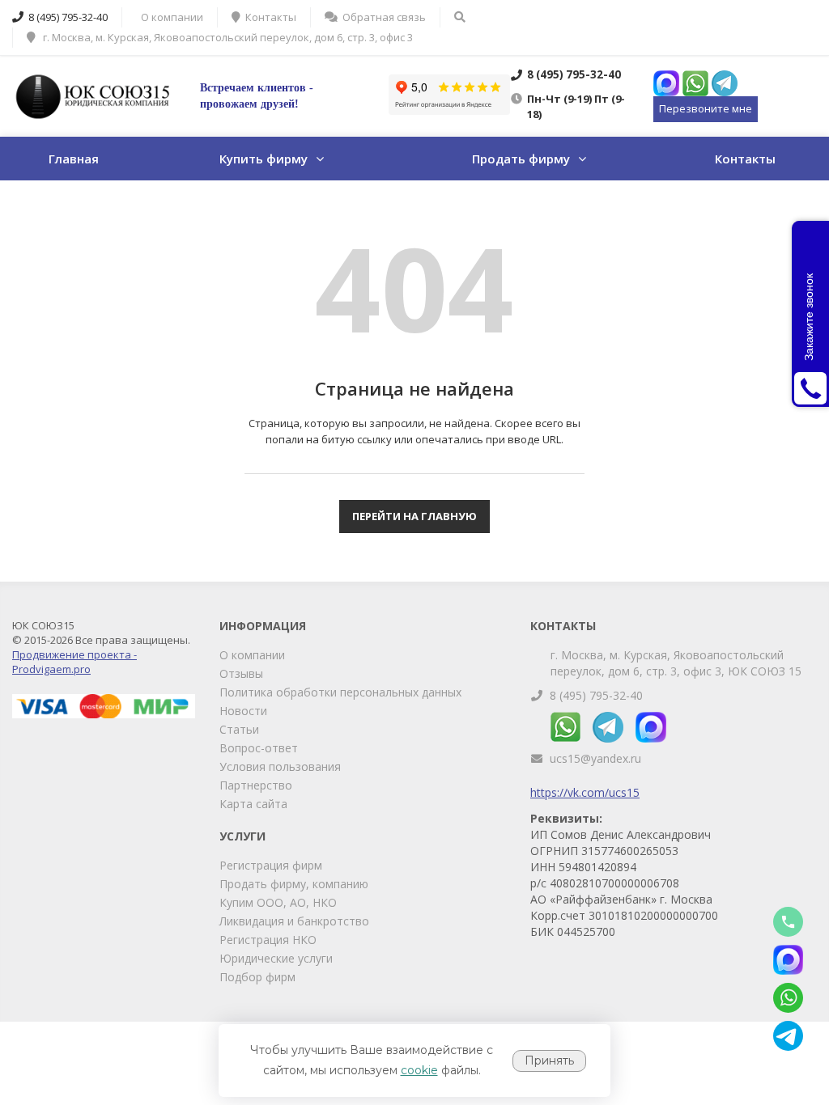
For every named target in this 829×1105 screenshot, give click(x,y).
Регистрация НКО (268, 939)
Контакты (745, 158)
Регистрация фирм (270, 865)
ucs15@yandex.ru (595, 758)
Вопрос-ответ (258, 748)
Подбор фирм (257, 976)
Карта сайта (253, 803)
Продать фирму (521, 158)
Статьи (239, 729)
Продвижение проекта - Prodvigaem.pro (74, 661)
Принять (549, 1060)
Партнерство (255, 785)
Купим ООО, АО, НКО (278, 902)
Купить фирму (263, 158)
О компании (252, 655)
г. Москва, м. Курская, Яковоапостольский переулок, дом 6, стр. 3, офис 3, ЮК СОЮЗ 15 (676, 663)
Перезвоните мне (705, 108)
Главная (74, 158)
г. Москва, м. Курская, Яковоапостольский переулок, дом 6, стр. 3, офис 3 (226, 37)
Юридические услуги (276, 958)
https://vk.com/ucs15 (585, 792)
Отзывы (241, 673)
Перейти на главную (414, 516)
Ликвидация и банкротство (294, 921)
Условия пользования (280, 766)
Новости (243, 710)
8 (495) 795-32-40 (596, 695)
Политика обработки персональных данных (340, 692)
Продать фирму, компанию (293, 883)
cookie (419, 1070)
